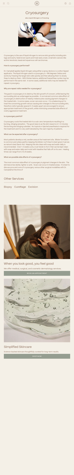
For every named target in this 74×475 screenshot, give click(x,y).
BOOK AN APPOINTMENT (37, 273)
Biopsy (8, 186)
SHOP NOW (37, 356)
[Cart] (70, 3)
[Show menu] (4, 3)
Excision (33, 186)
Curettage (20, 186)
